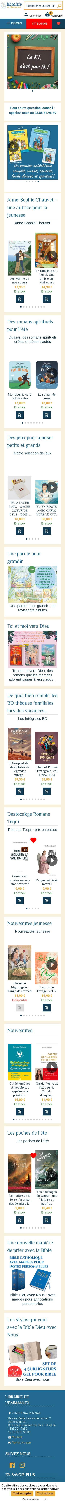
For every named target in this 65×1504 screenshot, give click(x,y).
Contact (15, 1437)
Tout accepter (22, 1493)
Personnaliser (30, 1499)
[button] (32, 91)
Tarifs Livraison (19, 1442)
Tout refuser (45, 1493)
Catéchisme (39, 23)
